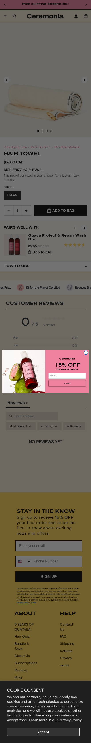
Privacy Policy (70, 720)
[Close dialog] (86, 353)
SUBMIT (67, 383)
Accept (43, 732)
